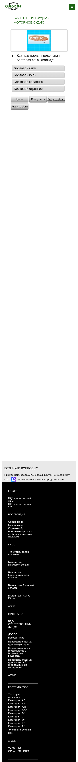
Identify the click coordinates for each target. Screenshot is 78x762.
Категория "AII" (17, 703)
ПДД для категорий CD (19, 505)
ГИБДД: (12, 490)
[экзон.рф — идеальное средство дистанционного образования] (13, 6)
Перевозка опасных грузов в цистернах (20, 643)
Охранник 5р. (16, 525)
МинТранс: (15, 613)
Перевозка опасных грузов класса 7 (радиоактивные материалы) (20, 663)
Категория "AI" (16, 700)
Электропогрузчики (19, 729)
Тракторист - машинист (15, 695)
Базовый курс (16, 637)
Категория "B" (16, 713)
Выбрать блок (20, 106)
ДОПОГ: (13, 634)
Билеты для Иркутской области (19, 563)
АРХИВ (12, 675)
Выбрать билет (56, 99)
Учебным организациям (18, 750)
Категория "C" (16, 716)
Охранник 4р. (16, 521)
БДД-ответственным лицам (19, 624)
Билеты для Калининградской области (18, 575)
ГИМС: (12, 544)
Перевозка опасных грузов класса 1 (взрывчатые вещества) (20, 652)
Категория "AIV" (17, 710)
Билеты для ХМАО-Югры (19, 597)
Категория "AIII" (17, 706)
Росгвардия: (17, 514)
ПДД (10, 732)
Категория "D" (16, 719)
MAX (7, 479)
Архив (11, 605)
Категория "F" (16, 726)
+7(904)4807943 (64, 483)
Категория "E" (16, 723)
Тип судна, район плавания (18, 553)
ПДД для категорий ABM (19, 499)
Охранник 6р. (16, 528)
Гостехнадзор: (18, 687)
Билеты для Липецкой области (21, 586)
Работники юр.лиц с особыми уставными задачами (20, 534)
